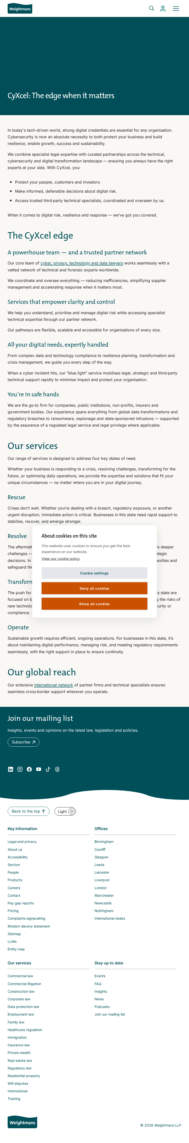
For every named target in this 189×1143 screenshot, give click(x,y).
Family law (16, 1022)
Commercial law (20, 976)
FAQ (97, 984)
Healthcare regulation (25, 1030)
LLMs (12, 941)
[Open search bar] (148, 8)
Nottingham (103, 911)
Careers (14, 888)
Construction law (21, 991)
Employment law (21, 1014)
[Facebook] (29, 769)
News (99, 999)
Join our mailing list (109, 1014)
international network (53, 684)
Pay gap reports (21, 903)
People (13, 872)
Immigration (17, 1037)
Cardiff (99, 849)
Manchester (104, 895)
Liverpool (101, 880)
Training (14, 1099)
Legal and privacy (22, 841)
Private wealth (19, 1052)
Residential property (24, 1076)
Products (15, 880)
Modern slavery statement (29, 926)
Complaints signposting (26, 918)
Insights (100, 991)
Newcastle (102, 903)
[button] (23, 742)
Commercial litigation (24, 984)
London (100, 888)
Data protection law (23, 1006)
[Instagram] (20, 769)
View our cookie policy (61, 558)
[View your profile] (163, 8)
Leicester (101, 872)
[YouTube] (39, 769)
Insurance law (19, 1045)
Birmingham (103, 841)
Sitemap (14, 934)
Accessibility (18, 857)
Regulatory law (20, 1068)
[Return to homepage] (20, 8)
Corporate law (19, 999)
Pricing (13, 911)
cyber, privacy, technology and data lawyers (82, 263)
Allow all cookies (94, 604)
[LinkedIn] (11, 769)
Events (99, 976)
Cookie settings (94, 573)
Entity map (16, 949)
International (18, 1091)
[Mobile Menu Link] (176, 8)
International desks (109, 918)
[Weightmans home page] (22, 1121)
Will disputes (18, 1083)
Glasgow (101, 857)
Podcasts (102, 1006)
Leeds (99, 865)
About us (15, 849)
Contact (14, 895)
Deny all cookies (95, 588)
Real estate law (20, 1060)
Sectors (14, 865)
